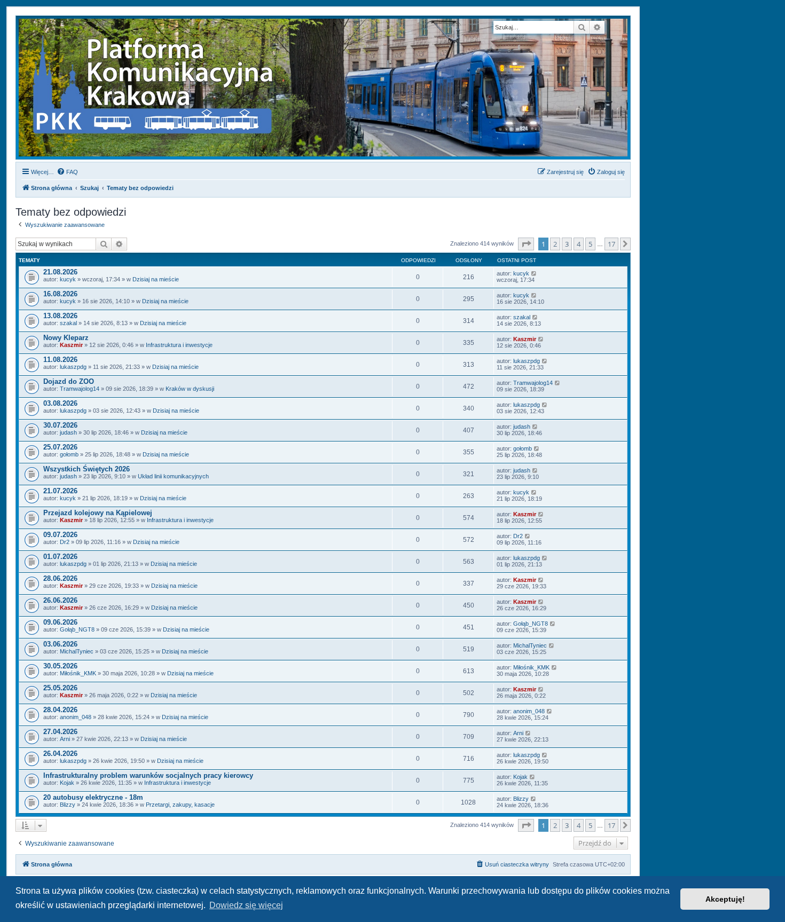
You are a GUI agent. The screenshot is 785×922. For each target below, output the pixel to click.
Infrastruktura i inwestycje (179, 345)
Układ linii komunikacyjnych (173, 476)
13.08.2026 (60, 316)
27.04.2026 (60, 732)
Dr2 (64, 542)
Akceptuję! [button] (725, 899)
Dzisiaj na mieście (155, 279)
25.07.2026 (60, 447)
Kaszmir (71, 345)
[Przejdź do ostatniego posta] (534, 273)
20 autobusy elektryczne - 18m (93, 797)
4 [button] (578, 244)
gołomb (69, 454)
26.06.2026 (60, 600)
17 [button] (611, 244)
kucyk (68, 279)
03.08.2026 (60, 403)
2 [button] (555, 244)
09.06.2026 (60, 622)
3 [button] (567, 244)
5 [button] (590, 244)
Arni (65, 739)
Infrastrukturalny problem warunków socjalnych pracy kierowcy (148, 775)
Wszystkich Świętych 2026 (86, 469)
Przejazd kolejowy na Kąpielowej (97, 513)
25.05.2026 (60, 688)
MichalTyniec (76, 651)
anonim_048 (75, 717)
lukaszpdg (73, 367)
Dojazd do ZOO (68, 381)
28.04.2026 (60, 710)
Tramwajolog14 (79, 388)
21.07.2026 (60, 491)
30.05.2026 (60, 666)
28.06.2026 (60, 578)
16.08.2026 (60, 294)
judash (68, 432)
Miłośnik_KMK (78, 673)
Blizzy (67, 804)
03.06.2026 (60, 644)
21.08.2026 (60, 272)
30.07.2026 (60, 425)
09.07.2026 (60, 535)
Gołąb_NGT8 (77, 629)
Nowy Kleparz (66, 338)
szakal (68, 323)
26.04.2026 (60, 754)
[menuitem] (67, 172)
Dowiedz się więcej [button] (246, 905)
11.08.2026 (60, 360)
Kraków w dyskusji (190, 388)
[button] (526, 244)
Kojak (67, 782)
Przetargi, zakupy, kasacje (180, 804)
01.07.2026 (60, 557)
